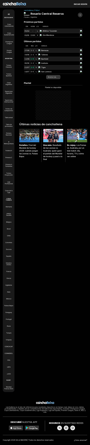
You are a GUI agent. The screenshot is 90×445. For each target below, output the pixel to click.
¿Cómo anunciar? (80, 440)
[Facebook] (72, 428)
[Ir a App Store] (16, 428)
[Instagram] (66, 428)
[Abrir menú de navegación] (9, 14)
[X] (59, 428)
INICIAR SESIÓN (80, 4)
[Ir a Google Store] (32, 428)
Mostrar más (52, 77)
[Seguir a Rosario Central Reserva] (80, 15)
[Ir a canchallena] (14, 3)
